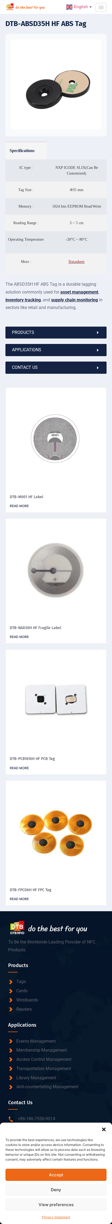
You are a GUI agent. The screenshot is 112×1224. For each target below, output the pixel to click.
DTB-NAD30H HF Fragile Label (35, 628)
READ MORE (19, 506)
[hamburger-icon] (101, 7)
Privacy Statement (56, 1217)
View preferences (56, 1204)
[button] (104, 1129)
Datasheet (77, 262)
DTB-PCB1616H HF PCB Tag (32, 758)
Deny (56, 1189)
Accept (56, 1174)
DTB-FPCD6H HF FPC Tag (30, 890)
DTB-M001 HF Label (26, 497)
